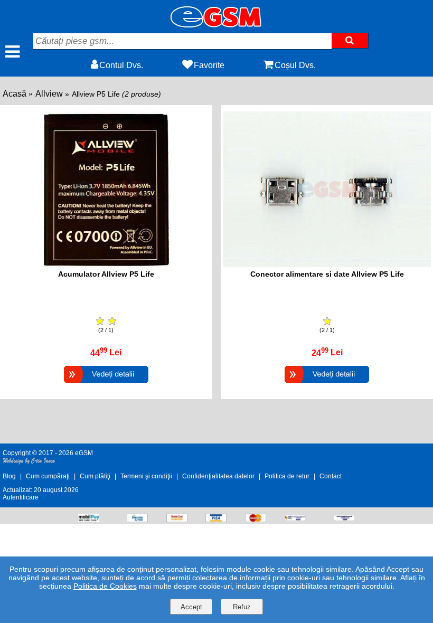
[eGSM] (216, 24)
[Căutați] (350, 41)
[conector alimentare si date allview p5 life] (327, 264)
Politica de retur (287, 476)
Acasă (14, 93)
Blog (9, 476)
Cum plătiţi (95, 476)
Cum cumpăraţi (48, 476)
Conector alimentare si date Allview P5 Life (327, 274)
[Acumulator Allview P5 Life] (106, 384)
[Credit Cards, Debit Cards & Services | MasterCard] (255, 519)
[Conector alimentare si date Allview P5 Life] (327, 384)
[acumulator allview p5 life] (106, 264)
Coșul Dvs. (295, 65)
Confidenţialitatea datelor (218, 476)
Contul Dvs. (121, 65)
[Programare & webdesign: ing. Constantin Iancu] (29, 462)
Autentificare (21, 497)
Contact (330, 476)
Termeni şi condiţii (146, 476)
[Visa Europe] (216, 519)
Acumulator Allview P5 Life (106, 274)
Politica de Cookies (105, 586)
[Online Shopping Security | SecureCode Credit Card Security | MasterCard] (176, 519)
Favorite (209, 65)
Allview (49, 93)
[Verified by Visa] (137, 519)
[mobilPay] (88, 519)
